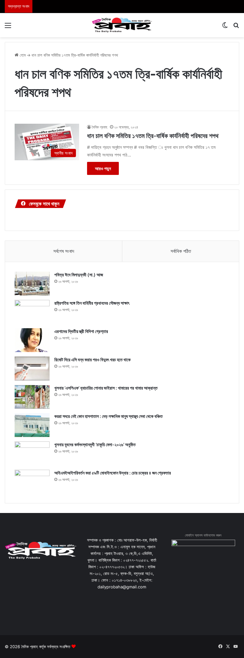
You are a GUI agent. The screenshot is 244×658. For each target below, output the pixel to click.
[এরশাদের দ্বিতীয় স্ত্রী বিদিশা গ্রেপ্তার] (32, 340)
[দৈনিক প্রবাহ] (122, 25)
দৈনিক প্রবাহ (99, 127)
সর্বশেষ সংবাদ (63, 251)
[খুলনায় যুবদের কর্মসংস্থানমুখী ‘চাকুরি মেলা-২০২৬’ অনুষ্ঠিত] (32, 453)
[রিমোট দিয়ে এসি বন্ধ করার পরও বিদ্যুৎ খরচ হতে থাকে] (32, 368)
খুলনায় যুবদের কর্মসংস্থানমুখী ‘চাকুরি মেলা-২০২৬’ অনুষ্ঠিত (95, 444)
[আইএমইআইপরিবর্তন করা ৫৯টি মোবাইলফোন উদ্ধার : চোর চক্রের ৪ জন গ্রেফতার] (32, 482)
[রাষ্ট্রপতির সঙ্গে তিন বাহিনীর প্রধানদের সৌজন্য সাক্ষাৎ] (32, 312)
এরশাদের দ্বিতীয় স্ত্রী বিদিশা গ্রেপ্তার (81, 331)
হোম (22, 55)
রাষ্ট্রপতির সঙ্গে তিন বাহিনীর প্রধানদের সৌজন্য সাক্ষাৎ (91, 303)
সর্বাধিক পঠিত (181, 251)
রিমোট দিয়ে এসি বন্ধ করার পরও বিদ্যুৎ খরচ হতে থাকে (92, 359)
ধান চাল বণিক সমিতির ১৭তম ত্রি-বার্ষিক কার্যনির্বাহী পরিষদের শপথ (153, 136)
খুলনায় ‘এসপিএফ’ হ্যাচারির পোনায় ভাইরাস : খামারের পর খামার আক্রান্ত (106, 388)
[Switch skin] (225, 27)
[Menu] (8, 27)
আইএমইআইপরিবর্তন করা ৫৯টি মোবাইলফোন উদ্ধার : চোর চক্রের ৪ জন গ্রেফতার (112, 472)
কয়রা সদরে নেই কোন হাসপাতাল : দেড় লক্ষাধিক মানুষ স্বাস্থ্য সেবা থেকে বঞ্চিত (108, 416)
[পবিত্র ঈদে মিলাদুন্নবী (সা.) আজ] (32, 283)
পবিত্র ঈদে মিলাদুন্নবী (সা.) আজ (78, 274)
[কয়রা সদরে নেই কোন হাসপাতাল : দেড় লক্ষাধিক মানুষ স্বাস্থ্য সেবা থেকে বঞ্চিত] (32, 425)
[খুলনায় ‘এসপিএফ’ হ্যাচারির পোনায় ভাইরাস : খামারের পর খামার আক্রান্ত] (32, 397)
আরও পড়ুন (103, 168)
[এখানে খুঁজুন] (236, 27)
